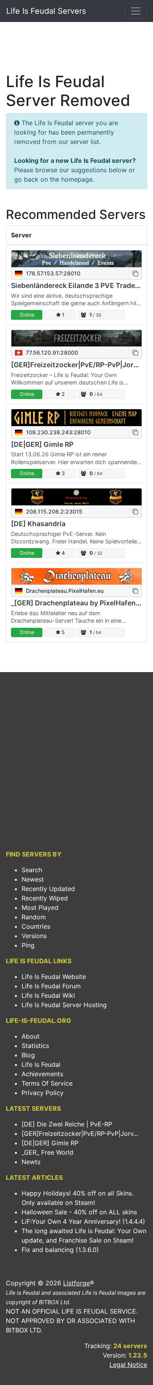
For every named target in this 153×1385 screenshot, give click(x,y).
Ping (28, 945)
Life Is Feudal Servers (46, 11)
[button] (135, 273)
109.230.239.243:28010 (57, 432)
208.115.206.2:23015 (53, 511)
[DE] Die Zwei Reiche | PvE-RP (67, 1124)
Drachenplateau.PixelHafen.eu (64, 590)
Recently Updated (48, 889)
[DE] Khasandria (38, 523)
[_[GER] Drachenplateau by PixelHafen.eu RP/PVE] (76, 576)
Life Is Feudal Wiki (48, 995)
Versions (34, 936)
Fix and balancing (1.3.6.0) (60, 1250)
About (31, 1036)
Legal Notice (128, 1365)
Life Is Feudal (41, 1064)
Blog (28, 1055)
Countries (36, 926)
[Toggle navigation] (136, 11)
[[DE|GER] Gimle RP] (76, 417)
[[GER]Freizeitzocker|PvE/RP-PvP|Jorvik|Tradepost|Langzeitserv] (76, 338)
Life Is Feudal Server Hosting (64, 1005)
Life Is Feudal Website (54, 976)
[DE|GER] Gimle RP (42, 444)
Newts (31, 1162)
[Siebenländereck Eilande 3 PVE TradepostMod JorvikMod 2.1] (76, 258)
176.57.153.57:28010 (52, 273)
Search (32, 870)
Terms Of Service (47, 1083)
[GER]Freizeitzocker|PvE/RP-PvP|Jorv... (80, 1133)
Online (27, 315)
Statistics (35, 1046)
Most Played (40, 907)
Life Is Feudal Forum (51, 986)
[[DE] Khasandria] (76, 496)
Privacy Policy (43, 1093)
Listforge (76, 1283)
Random (34, 917)
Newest (33, 879)
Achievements (42, 1074)
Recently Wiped (45, 898)
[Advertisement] (76, 49)
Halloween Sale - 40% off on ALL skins (79, 1212)
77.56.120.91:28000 (51, 352)
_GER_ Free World (47, 1152)
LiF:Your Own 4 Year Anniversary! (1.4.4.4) (83, 1221)
